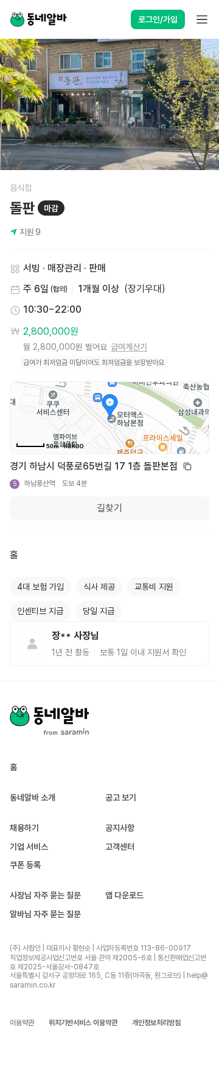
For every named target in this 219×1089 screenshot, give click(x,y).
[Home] (38, 19)
